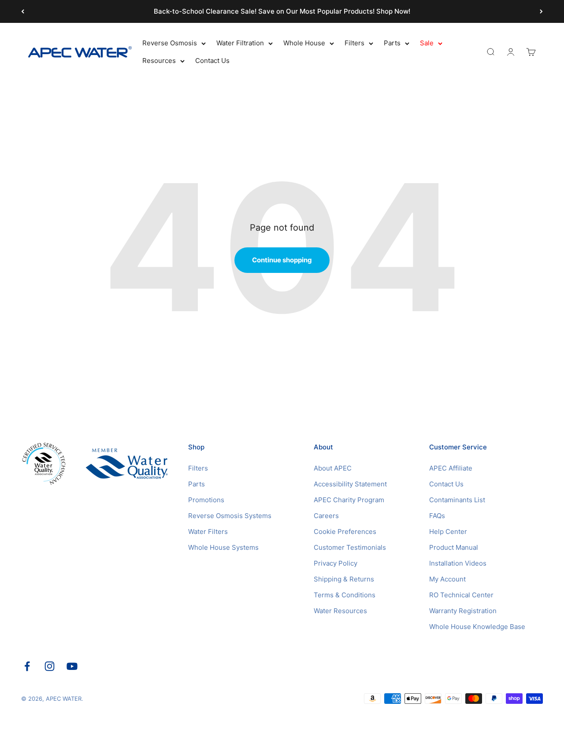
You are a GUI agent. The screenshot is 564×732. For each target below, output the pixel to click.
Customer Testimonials (350, 547)
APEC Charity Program (349, 500)
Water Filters (208, 531)
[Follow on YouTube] (72, 666)
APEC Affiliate (450, 468)
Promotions (206, 500)
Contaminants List (457, 500)
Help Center (448, 531)
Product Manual (453, 547)
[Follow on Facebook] (27, 666)
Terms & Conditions (344, 595)
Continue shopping (282, 260)
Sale (427, 43)
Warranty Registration (463, 611)
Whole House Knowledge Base (477, 626)
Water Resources (340, 611)
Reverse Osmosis (169, 43)
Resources (159, 60)
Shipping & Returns (344, 579)
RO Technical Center (461, 595)
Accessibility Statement (350, 484)
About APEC (333, 468)
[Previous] (22, 11)
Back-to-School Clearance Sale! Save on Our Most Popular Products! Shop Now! (282, 11)
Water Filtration (240, 43)
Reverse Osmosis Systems (229, 515)
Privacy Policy (335, 563)
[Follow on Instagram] (50, 666)
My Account (447, 579)
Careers (326, 515)
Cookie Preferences (345, 531)
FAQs (437, 515)
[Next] (541, 11)
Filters (354, 43)
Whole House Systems (223, 547)
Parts (392, 43)
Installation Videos (457, 563)
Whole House (304, 43)
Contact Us (212, 60)
